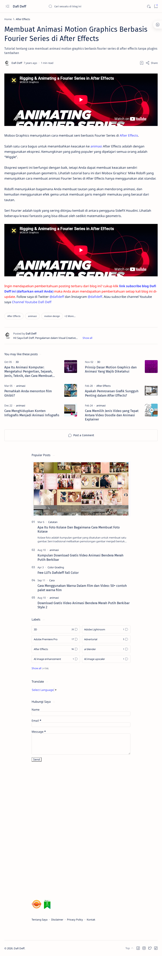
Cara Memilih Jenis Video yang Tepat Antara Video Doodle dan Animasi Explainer (111, 415)
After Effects (129, 135)
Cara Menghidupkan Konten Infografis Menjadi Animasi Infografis (31, 413)
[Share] (152, 63)
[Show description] (87, 338)
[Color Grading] (56, 567)
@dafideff (57, 296)
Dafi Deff (20, 6)
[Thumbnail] (70, 366)
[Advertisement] (61, 831)
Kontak (91, 919)
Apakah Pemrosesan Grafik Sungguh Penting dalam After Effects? (111, 393)
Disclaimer (57, 919)
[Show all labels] (40, 668)
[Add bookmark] (142, 63)
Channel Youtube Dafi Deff (31, 302)
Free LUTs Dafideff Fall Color (58, 573)
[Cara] (52, 580)
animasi (96, 146)
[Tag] (17, 361)
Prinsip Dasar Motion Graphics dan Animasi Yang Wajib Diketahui (111, 369)
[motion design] (52, 316)
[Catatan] (52, 522)
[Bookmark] (155, 6)
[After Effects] (14, 316)
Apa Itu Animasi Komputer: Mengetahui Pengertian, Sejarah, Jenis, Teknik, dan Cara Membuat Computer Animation (28, 371)
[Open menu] (7, 6)
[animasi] (32, 316)
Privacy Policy (75, 919)
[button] (69, 316)
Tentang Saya (39, 919)
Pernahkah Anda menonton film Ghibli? (28, 393)
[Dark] (148, 6)
